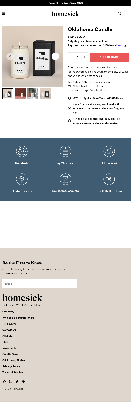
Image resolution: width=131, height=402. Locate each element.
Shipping (73, 41)
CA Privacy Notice (13, 360)
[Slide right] (55, 56)
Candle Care (10, 354)
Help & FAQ (9, 323)
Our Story (8, 311)
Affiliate (7, 335)
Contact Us (9, 329)
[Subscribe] (72, 284)
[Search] (119, 13)
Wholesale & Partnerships (18, 317)
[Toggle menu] (3, 13)
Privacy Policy (11, 366)
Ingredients (9, 348)
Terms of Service (12, 372)
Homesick (17, 388)
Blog (5, 342)
